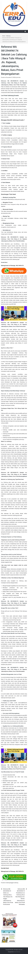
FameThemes (17, 951)
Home (3, 35)
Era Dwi (18, 77)
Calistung (8, 35)
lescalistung (16, 244)
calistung (16, 882)
